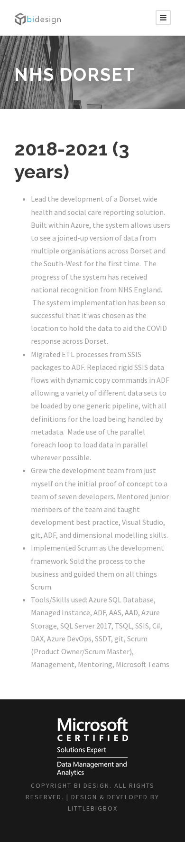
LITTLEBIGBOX (93, 808)
